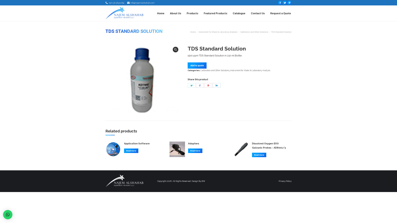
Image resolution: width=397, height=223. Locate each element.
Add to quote (197, 65)
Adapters (193, 143)
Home (193, 32)
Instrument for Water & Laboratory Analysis (218, 32)
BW (203, 181)
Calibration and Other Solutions (254, 32)
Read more (131, 151)
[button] (175, 49)
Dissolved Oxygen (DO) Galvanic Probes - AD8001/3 (269, 145)
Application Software (137, 143)
